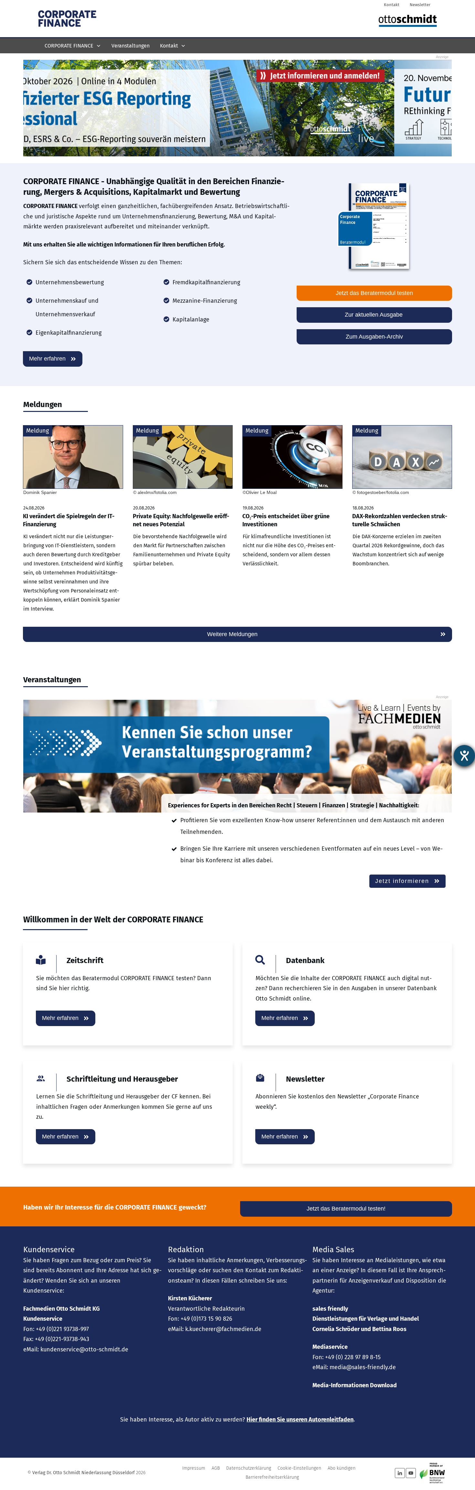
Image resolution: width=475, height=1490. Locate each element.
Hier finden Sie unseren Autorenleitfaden (300, 1419)
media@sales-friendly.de (363, 1367)
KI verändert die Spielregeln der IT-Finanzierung (73, 522)
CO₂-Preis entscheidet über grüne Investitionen (292, 522)
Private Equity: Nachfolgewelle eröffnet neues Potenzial (183, 522)
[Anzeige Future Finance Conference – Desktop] (237, 107)
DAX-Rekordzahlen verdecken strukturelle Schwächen (402, 522)
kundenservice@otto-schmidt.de (84, 1349)
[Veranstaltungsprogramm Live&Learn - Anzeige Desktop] (237, 756)
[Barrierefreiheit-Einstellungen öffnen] (464, 755)
